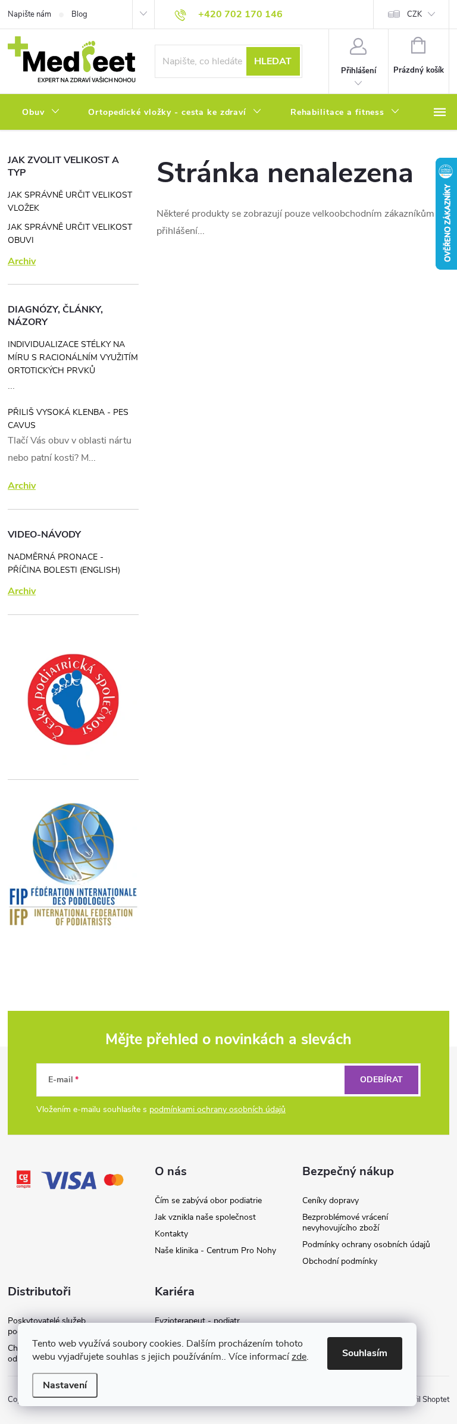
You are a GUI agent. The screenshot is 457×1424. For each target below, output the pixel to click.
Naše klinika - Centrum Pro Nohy (215, 1250)
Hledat (273, 61)
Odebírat (381, 1079)
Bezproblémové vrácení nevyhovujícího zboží (345, 1222)
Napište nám (29, 14)
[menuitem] (41, 112)
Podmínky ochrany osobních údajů (366, 1244)
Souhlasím (364, 1353)
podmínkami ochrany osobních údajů (217, 1109)
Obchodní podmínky (339, 1261)
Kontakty (171, 1233)
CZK (414, 14)
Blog (79, 14)
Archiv (22, 261)
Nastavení (65, 1385)
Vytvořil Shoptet (421, 1399)
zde (299, 1356)
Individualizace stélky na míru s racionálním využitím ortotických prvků (73, 357)
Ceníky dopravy (330, 1200)
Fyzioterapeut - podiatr (197, 1320)
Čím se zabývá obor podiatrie (208, 1200)
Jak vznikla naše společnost (205, 1217)
